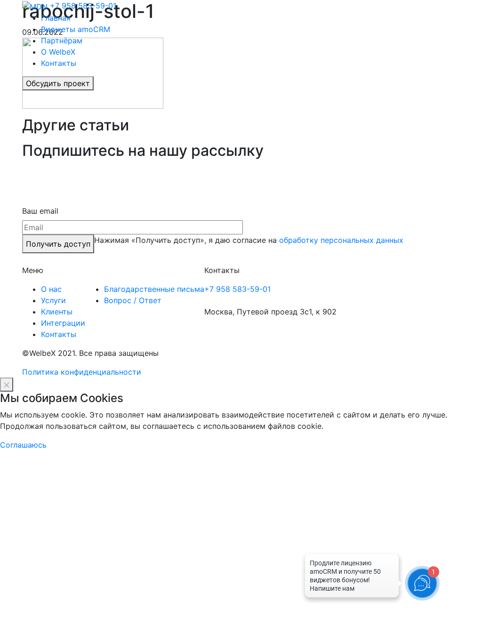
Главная (56, 18)
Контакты (58, 63)
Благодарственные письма (154, 289)
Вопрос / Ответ (132, 300)
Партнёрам (61, 40)
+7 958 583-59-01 (83, 5)
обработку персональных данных (341, 240)
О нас (51, 289)
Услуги (53, 300)
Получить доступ (58, 244)
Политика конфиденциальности (81, 372)
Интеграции (63, 323)
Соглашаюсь (23, 445)
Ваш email (40, 211)
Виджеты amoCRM (75, 29)
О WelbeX (58, 51)
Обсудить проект (58, 83)
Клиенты (56, 311)
